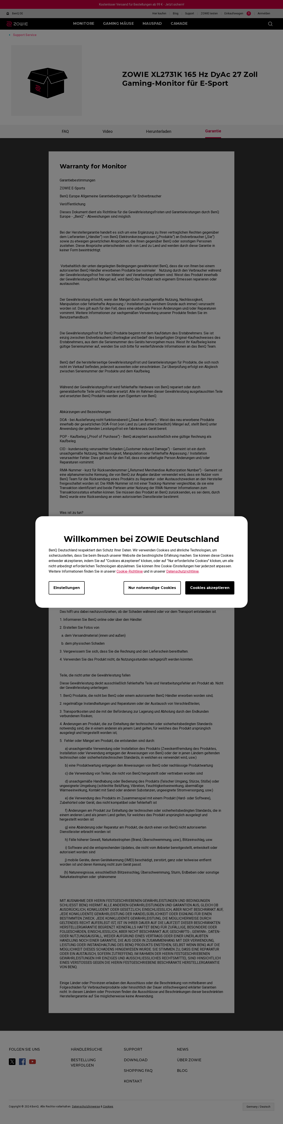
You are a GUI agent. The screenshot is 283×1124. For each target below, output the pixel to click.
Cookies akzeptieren (209, 588)
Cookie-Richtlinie (130, 571)
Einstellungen (67, 588)
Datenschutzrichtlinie (182, 571)
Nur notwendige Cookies (152, 588)
